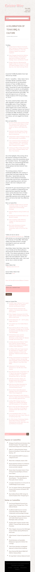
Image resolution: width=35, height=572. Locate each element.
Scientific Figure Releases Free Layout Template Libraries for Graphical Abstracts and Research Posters (18, 304)
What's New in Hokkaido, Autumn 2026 (18, 460)
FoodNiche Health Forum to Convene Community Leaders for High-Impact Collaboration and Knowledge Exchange (18, 207)
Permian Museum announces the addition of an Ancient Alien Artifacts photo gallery (18, 310)
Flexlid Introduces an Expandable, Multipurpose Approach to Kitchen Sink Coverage (18, 541)
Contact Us (17, 569)
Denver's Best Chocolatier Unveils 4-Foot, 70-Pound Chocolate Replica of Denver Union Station (19, 471)
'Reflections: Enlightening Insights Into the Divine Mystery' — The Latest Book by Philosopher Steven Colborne (19, 478)
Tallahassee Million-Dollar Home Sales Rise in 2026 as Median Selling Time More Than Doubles (19, 149)
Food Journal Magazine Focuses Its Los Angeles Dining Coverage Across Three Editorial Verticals (18, 505)
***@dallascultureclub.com (12, 266)
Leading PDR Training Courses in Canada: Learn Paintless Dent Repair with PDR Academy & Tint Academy (18, 402)
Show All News (9, 280)
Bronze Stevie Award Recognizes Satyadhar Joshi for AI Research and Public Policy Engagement (18, 391)
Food (13, 273)
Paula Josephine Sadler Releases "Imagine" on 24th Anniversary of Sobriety (17, 221)
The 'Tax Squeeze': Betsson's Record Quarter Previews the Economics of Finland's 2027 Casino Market (19, 489)
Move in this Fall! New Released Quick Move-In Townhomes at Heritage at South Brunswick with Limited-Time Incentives (18, 409)
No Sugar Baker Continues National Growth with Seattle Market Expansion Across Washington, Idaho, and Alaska (19, 518)
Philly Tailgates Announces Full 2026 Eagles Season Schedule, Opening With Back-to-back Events (19, 315)
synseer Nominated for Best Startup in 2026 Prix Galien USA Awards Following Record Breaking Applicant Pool (19, 397)
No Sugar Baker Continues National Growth (19, 556)
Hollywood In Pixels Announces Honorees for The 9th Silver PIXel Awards (18, 367)
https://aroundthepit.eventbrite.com (14, 236)
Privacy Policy (16, 567)
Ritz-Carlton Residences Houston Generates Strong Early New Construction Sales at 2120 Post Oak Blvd (18, 227)
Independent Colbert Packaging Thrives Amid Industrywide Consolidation (19, 137)
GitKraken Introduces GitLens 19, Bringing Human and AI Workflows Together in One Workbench (17, 380)
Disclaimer (16, 280)
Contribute (10, 567)
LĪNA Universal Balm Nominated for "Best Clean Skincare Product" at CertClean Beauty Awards (18, 386)
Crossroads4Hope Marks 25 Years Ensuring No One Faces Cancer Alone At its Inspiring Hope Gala (19, 415)
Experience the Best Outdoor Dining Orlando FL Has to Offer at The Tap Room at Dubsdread (18, 132)
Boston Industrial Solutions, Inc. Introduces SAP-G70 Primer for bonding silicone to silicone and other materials (19, 465)
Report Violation (24, 280)
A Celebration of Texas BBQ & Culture (15, 29)
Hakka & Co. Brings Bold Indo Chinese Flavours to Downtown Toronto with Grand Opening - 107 (19, 451)
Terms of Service (23, 567)
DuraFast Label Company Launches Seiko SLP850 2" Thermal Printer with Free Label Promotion (19, 524)
